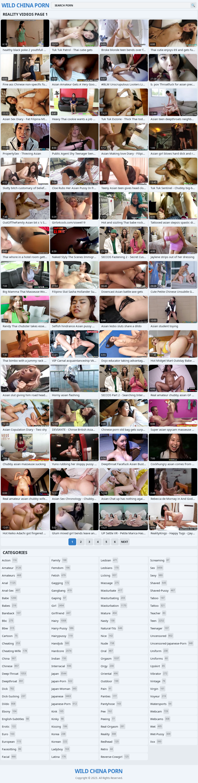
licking (108, 575)
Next (124, 542)
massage (110, 583)
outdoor (109, 681)
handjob (60, 643)
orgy (107, 666)
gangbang (61, 590)
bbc (7, 621)
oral (107, 651)
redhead (110, 741)
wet (156, 726)
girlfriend (60, 613)
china (9, 658)
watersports (160, 704)
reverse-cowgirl (115, 757)
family (59, 560)
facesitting (11, 749)
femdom (60, 568)
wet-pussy (160, 734)
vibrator (158, 673)
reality (108, 734)
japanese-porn (64, 704)
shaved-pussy (162, 590)
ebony (9, 711)
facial (9, 757)
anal (8, 583)
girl (57, 605)
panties (109, 696)
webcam (159, 711)
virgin (157, 689)
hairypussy (62, 636)
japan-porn (61, 681)
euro (8, 734)
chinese (10, 666)
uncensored (161, 636)
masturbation (113, 605)
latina (58, 757)
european (11, 741)
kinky (57, 719)
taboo (157, 598)
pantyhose (111, 704)
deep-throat (14, 673)
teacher (157, 613)
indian (58, 658)
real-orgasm (112, 726)
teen (157, 621)
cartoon (9, 636)
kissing (59, 726)
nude (107, 643)
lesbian (109, 560)
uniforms (159, 658)
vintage (157, 681)
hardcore (61, 651)
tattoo (157, 605)
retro (107, 749)
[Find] (193, 5)
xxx (155, 741)
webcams (159, 719)
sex (156, 568)
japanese (61, 696)
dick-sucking (13, 696)
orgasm (110, 658)
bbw (8, 628)
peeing (108, 719)
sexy (156, 575)
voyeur (158, 696)
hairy (58, 621)
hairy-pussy (62, 628)
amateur (11, 568)
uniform (159, 651)
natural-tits (111, 628)
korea (58, 734)
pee (106, 711)
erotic (9, 726)
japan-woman (63, 689)
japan (58, 673)
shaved (158, 583)
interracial (61, 666)
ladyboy (60, 749)
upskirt (157, 666)
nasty (107, 621)
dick (8, 689)
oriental (109, 673)
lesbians (110, 568)
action (9, 560)
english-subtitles (15, 719)
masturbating (113, 598)
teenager (159, 628)
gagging (60, 583)
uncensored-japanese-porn (171, 643)
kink (57, 711)
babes (9, 605)
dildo (8, 704)
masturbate (111, 590)
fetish (58, 575)
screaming (159, 560)
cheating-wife (14, 651)
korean (59, 741)
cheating (11, 643)
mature (109, 613)
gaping (58, 598)
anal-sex (11, 590)
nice (107, 636)
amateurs (11, 575)
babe (9, 598)
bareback (11, 613)
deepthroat (12, 681)
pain (106, 689)
